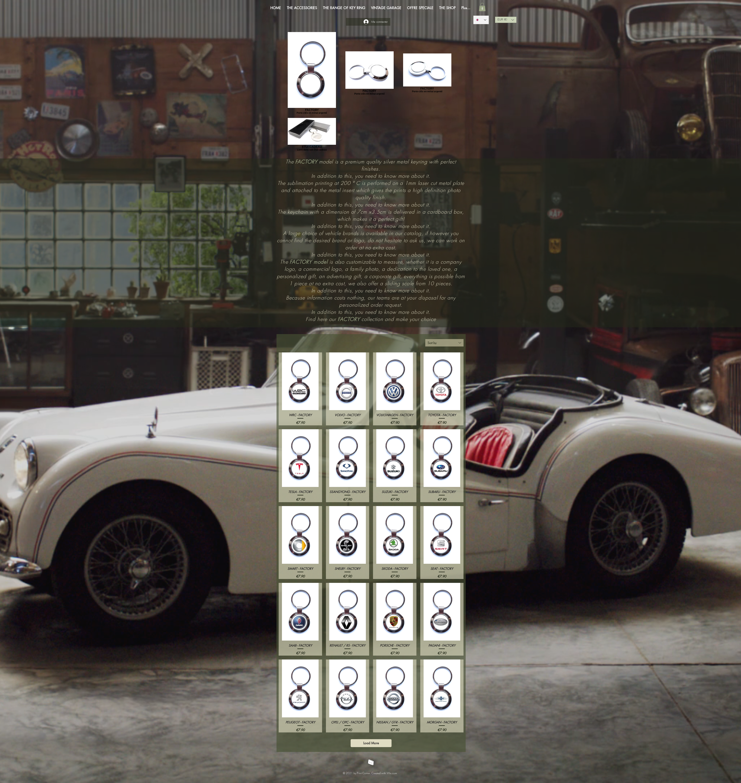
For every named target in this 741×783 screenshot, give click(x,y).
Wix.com (392, 773)
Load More (371, 743)
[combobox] (444, 343)
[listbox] (506, 20)
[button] (482, 7)
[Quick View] (300, 381)
